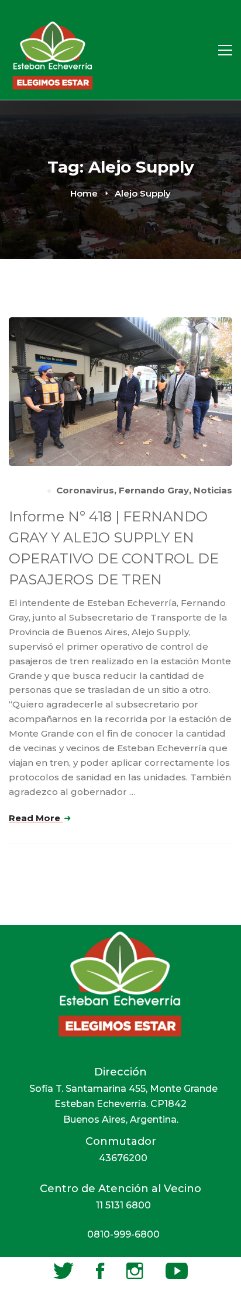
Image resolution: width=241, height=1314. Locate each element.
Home (84, 193)
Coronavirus (85, 490)
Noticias (213, 490)
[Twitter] (63, 1271)
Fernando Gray (154, 490)
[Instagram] (135, 1271)
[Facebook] (100, 1271)
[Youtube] (176, 1271)
